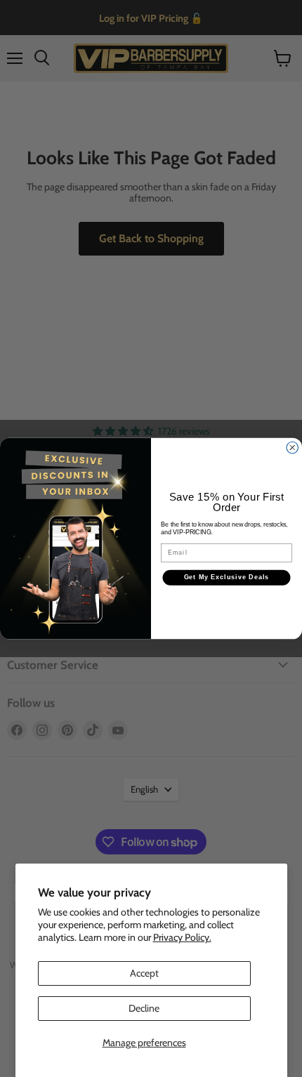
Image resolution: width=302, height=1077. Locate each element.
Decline (144, 1008)
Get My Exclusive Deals (227, 577)
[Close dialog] (292, 448)
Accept (144, 973)
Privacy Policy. (182, 937)
